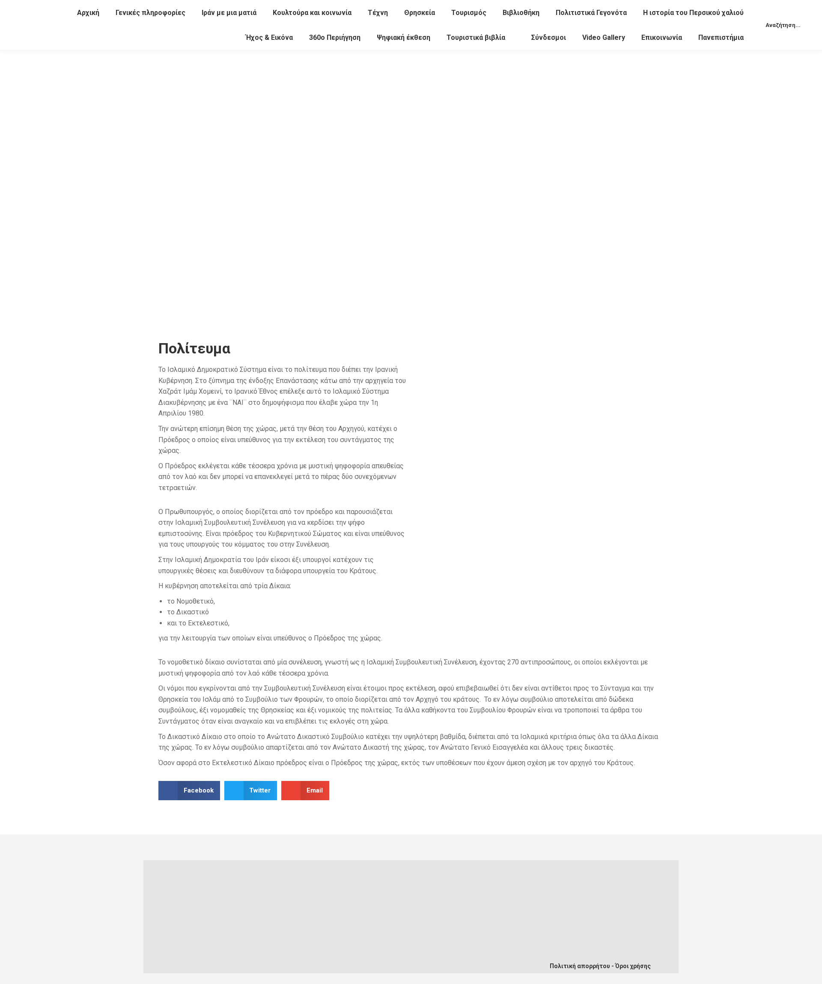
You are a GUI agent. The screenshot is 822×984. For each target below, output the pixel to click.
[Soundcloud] (322, 959)
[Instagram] (350, 959)
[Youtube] (293, 959)
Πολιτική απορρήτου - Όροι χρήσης (600, 966)
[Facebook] (265, 959)
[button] (189, 790)
